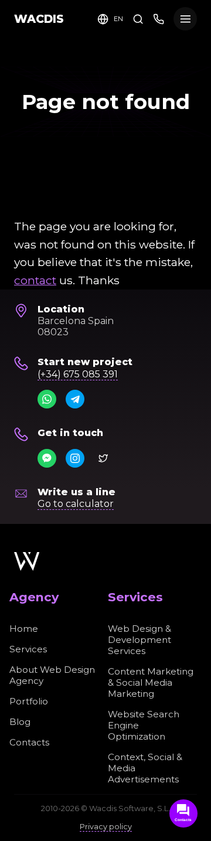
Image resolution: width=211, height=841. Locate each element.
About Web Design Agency (52, 675)
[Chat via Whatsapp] (47, 399)
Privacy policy (106, 826)
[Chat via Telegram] (75, 399)
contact (35, 280)
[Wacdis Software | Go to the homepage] (26, 561)
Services (28, 649)
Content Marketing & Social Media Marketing (150, 682)
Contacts (29, 742)
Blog (19, 721)
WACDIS (39, 19)
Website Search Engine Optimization (143, 725)
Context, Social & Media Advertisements (145, 768)
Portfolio (28, 701)
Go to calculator (76, 503)
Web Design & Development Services (139, 639)
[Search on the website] (138, 18)
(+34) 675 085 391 (78, 374)
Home (23, 628)
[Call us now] (158, 18)
